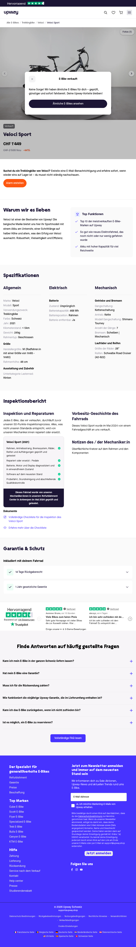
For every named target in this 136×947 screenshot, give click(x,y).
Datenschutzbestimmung (90, 816)
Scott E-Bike (16, 812)
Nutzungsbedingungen (75, 916)
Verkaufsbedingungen (69, 920)
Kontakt (13, 876)
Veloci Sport (53, 23)
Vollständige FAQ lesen (68, 738)
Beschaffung (16, 792)
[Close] (70, 2)
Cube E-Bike (16, 807)
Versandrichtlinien (118, 916)
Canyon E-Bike (17, 837)
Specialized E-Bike (20, 822)
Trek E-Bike (15, 827)
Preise (13, 787)
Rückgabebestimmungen (50, 916)
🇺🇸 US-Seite (48, 936)
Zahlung (14, 856)
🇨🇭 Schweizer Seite (84, 936)
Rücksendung (17, 866)
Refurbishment (18, 777)
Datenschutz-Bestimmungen (22, 916)
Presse (13, 886)
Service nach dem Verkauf (24, 871)
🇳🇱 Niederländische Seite (85, 932)
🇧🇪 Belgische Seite (45, 932)
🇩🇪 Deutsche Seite (64, 932)
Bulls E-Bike (16, 832)
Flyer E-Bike (16, 817)
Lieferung (15, 861)
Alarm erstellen (15, 183)
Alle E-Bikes (13, 23)
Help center (16, 881)
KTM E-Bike (16, 842)
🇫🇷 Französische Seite (24, 932)
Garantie (14, 782)
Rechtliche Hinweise (98, 916)
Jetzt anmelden (98, 853)
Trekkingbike (28, 23)
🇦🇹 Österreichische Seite (110, 932)
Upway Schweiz (72, 907)
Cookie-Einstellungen (68, 926)
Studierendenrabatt (20, 891)
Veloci (41, 23)
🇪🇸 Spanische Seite (64, 936)
